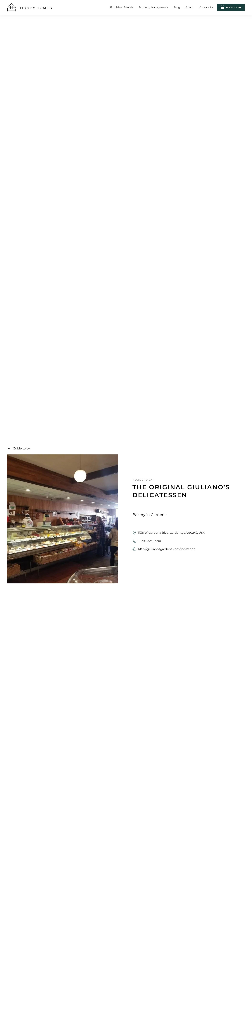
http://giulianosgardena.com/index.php (167, 549)
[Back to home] (29, 7)
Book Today (233, 7)
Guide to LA (21, 448)
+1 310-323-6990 (149, 541)
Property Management (153, 7)
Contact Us (206, 7)
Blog (177, 7)
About (190, 7)
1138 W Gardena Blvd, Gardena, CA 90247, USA (171, 532)
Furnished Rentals (121, 7)
